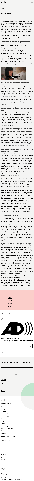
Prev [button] (3, 352)
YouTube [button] (3, 387)
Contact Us (4, 433)
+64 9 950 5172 (4, 474)
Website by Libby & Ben (4, 477)
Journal (3, 430)
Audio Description (5, 426)
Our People (4, 411)
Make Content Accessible (7, 428)
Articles (2, 7)
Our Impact (4, 409)
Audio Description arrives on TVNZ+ (10, 338)
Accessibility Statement (4, 467)
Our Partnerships (5, 414)
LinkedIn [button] (10, 297)
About (2, 406)
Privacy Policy (3, 469)
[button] (32, 2)
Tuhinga (2, 8)
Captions (3, 423)
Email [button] (9, 306)
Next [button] (31, 352)
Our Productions (5, 416)
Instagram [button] (3, 383)
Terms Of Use (3, 468)
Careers (3, 418)
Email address (5, 366)
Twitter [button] (10, 303)
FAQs (2, 421)
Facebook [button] (10, 300)
